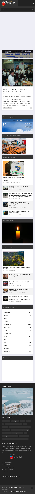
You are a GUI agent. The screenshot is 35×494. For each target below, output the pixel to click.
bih (3, 420)
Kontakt (6, 471)
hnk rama (28, 420)
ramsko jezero (14, 435)
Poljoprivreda (17, 327)
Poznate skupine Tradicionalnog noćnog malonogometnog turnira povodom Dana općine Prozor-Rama (19, 297)
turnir (19, 438)
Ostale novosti (8, 182)
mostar (16, 426)
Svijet (12, 198)
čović (26, 438)
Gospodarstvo (17, 312)
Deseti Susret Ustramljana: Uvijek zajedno (19, 282)
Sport (17, 339)
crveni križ (7, 420)
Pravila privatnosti (9, 466)
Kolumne (17, 315)
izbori (12, 423)
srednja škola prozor (11, 438)
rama (25, 432)
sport (3, 438)
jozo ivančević (18, 423)
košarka (11, 426)
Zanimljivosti (17, 351)
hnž (3, 423)
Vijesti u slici (17, 348)
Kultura (17, 318)
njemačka (21, 426)
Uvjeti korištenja (8, 469)
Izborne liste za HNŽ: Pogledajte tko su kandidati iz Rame (17, 267)
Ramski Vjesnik (13, 487)
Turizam (17, 345)
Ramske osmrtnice (17, 333)
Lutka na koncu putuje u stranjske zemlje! (18, 186)
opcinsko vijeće (6, 429)
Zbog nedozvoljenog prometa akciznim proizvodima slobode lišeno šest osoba (20, 203)
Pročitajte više (8, 107)
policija (4, 432)
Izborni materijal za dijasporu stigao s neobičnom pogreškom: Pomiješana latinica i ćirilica (16, 178)
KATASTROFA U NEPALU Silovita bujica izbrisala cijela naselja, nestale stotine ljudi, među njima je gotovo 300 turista (20, 195)
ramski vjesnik (5, 435)
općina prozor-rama (16, 429)
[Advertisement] (17, 32)
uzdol (22, 438)
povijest (9, 432)
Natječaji (17, 321)
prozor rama (19, 432)
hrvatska (7, 423)
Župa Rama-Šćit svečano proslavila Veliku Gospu (19, 289)
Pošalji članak (7, 462)
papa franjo (25, 429)
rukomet (21, 435)
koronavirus (5, 426)
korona (25, 423)
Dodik (12, 420)
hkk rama (22, 420)
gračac (17, 420)
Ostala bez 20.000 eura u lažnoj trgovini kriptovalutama (20, 211)
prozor (13, 432)
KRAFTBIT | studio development (18, 491)
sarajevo (26, 435)
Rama (6, 93)
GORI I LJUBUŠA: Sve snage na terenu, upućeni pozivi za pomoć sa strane (20, 274)
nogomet (28, 426)
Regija (17, 336)
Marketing (7, 464)
